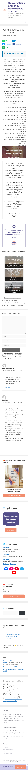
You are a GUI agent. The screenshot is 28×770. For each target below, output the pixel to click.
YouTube (6, 559)
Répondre (7, 387)
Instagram (6, 554)
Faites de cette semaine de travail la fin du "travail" (13, 636)
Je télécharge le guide (14, 495)
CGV (4, 751)
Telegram (13, 564)
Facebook (6, 547)
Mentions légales (8, 749)
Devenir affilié (7, 753)
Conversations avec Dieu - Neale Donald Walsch (16, 7)
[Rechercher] (22, 613)
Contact (5, 747)
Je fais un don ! (14, 596)
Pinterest (6, 564)
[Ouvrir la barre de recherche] (25, 22)
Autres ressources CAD (10, 667)
